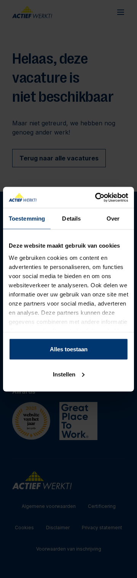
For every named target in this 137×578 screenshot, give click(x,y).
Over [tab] (113, 218)
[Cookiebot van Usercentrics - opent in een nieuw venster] (96, 197)
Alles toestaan (69, 349)
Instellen (64, 374)
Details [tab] (71, 218)
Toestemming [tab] (27, 218)
